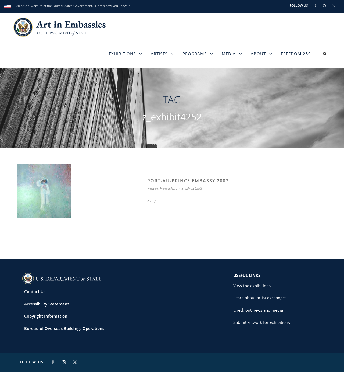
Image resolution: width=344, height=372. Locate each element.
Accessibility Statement (46, 304)
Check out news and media (258, 310)
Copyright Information (45, 316)
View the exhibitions (252, 285)
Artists (159, 53)
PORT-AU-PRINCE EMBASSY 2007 (188, 181)
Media (229, 53)
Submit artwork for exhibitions (261, 322)
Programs (194, 53)
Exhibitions (122, 53)
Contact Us (34, 291)
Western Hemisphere (162, 188)
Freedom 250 (296, 53)
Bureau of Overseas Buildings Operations (64, 328)
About (258, 53)
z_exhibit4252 (192, 188)
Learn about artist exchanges (259, 297)
